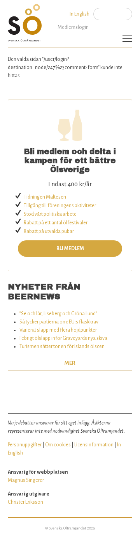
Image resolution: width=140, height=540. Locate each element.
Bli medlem (70, 248)
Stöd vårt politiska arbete (50, 214)
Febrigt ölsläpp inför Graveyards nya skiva (63, 338)
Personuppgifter (25, 445)
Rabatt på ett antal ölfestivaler (56, 223)
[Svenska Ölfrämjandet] (26, 21)
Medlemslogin (73, 27)
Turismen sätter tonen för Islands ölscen (62, 346)
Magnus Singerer (26, 480)
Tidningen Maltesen (45, 197)
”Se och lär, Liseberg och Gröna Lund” (58, 313)
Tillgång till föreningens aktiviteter (60, 205)
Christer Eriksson (25, 502)
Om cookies (58, 445)
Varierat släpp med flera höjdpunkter (58, 330)
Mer (70, 363)
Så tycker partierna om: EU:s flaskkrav (58, 322)
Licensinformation (94, 445)
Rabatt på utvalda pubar (49, 231)
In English (79, 14)
